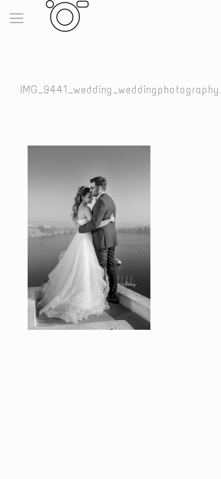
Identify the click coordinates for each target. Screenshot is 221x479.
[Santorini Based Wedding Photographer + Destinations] (64, 15)
